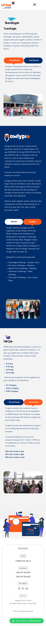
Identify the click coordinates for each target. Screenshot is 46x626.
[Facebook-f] (19, 588)
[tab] (14, 60)
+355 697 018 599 (23, 573)
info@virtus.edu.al (23, 561)
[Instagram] (23, 588)
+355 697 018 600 (23, 577)
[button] (34, 4)
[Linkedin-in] (26, 588)
